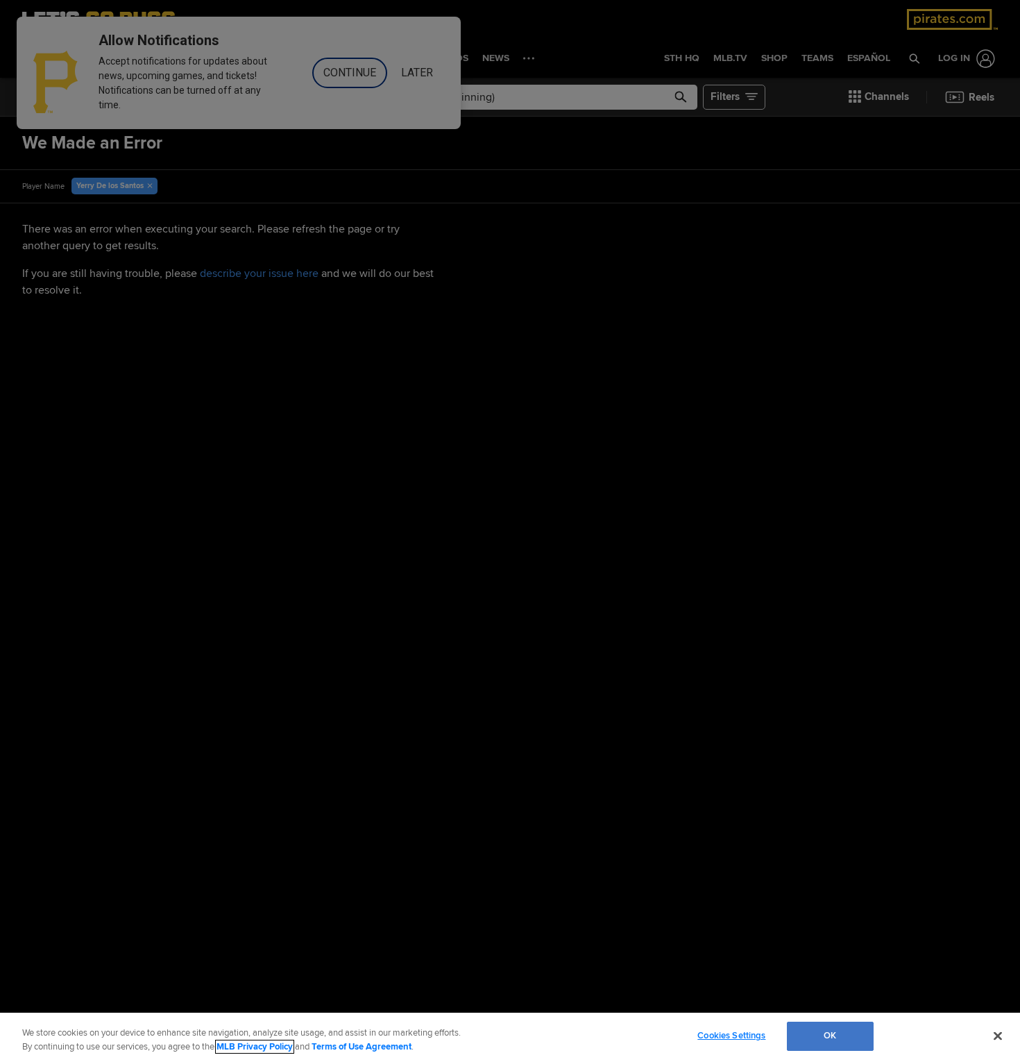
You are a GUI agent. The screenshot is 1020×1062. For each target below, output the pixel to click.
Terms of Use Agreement (361, 1046)
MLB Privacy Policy (254, 1046)
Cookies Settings (731, 1035)
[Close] (998, 1035)
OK (830, 1035)
